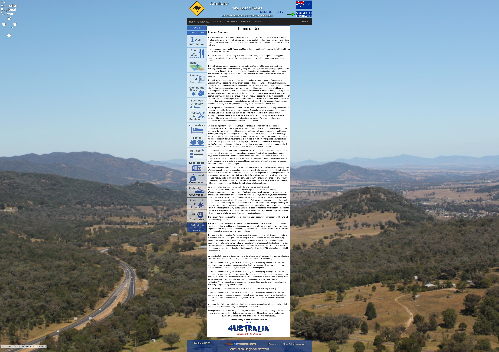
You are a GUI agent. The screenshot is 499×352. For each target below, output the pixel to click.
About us (300, 344)
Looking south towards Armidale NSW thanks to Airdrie (23, 346)
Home (192, 21)
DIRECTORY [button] (230, 21)
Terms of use (274, 344)
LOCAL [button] (216, 21)
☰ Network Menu (197, 32)
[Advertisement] (301, 65)
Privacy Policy (288, 344)
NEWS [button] (304, 21)
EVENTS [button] (244, 21)
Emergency (203, 21)
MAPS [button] (256, 21)
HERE (248, 322)
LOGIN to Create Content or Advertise (197, 228)
